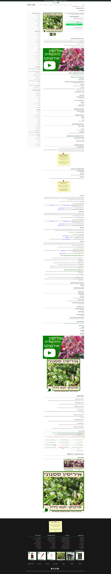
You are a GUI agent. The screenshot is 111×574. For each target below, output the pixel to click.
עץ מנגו (61, 4)
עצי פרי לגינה (38, 111)
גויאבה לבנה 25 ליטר (52, 541)
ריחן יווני (82, 542)
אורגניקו (83, 6)
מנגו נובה (39, 23)
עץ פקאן (53, 544)
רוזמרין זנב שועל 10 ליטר (37, 79)
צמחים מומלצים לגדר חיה (37, 130)
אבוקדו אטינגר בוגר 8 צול (51, 538)
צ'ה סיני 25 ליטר (52, 542)
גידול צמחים (56, 4)
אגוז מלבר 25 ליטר (52, 547)
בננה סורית (38, 61)
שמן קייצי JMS (52, 205)
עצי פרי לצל (38, 142)
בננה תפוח (38, 64)
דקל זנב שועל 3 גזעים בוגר (36, 87)
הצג (78, 10)
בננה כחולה (38, 57)
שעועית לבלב (81, 541)
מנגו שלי (39, 46)
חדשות (71, 563)
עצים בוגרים (38, 118)
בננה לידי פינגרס (38, 59)
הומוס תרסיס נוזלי (37, 77)
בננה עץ (39, 62)
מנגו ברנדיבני (38, 34)
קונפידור (63, 207)
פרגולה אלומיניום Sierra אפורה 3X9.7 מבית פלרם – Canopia (34, 72)
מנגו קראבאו (38, 45)
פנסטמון (39, 102)
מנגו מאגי (39, 18)
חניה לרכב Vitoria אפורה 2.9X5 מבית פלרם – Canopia (61, 547)
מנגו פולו (39, 27)
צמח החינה (38, 98)
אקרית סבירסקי (63, 250)
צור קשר (41, 4)
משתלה (65, 4)
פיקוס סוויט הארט (37, 93)
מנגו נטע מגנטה (38, 25)
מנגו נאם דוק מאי (38, 41)
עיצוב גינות (38, 125)
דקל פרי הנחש (81, 544)
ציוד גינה (70, 4)
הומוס (39, 113)
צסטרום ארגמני (38, 95)
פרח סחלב (38, 121)
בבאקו (39, 105)
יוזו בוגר (39, 83)
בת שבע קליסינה (81, 547)
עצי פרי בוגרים (38, 544)
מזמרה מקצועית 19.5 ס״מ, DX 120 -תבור (63, 541)
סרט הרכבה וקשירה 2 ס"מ (36, 75)
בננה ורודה (38, 54)
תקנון (64, 563)
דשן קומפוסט (38, 123)
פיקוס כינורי (81, 537)
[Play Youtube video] (63, 59)
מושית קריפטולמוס (66, 205)
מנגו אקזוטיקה (38, 15)
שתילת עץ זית (38, 547)
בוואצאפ (55, 0)
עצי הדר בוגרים (38, 541)
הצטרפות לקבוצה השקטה (74, 24)
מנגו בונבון (38, 16)
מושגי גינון (55, 563)
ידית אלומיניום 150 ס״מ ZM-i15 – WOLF (63, 548)
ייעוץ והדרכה (45, 4)
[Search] (83, 4)
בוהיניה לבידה (53, 548)
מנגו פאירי (38, 43)
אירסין (79, 470)
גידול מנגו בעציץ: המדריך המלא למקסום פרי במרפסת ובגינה (32, 543)
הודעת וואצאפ (63, 161)
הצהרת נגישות (31, 563)
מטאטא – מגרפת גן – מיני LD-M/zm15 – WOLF (34, 81)
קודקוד (60, 207)
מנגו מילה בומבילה (37, 20)
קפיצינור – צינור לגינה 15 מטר (64, 537)
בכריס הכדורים (38, 107)
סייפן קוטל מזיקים (38, 114)
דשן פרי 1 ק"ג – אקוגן (66, 544)
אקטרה (59, 209)
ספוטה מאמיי (81, 538)
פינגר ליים (38, 537)
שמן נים (64, 239)
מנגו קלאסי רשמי (38, 542)
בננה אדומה (38, 50)
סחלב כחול (38, 548)
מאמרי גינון (51, 4)
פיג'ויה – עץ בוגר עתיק (51, 537)
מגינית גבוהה (38, 91)
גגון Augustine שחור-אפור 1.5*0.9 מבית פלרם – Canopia (34, 86)
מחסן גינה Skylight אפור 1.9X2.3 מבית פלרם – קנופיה (34, 69)
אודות (80, 563)
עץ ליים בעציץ (38, 137)
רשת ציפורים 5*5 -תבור (65, 542)
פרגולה (39, 120)
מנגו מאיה (39, 38)
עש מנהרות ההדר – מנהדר (36, 116)
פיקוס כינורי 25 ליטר (37, 73)
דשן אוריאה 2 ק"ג (66, 543)
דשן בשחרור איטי (38, 144)
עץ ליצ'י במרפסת (38, 139)
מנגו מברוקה (38, 39)
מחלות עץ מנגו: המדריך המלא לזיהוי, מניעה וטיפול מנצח (34, 135)
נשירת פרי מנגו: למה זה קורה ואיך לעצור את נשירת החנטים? (34, 133)
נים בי (39, 140)
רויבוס (39, 100)
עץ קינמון (53, 543)
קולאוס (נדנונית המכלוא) (68, 470)
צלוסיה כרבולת (81, 543)
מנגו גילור (39, 36)
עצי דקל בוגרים (38, 128)
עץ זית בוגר (38, 146)
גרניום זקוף (81, 548)
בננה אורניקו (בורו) (37, 52)
